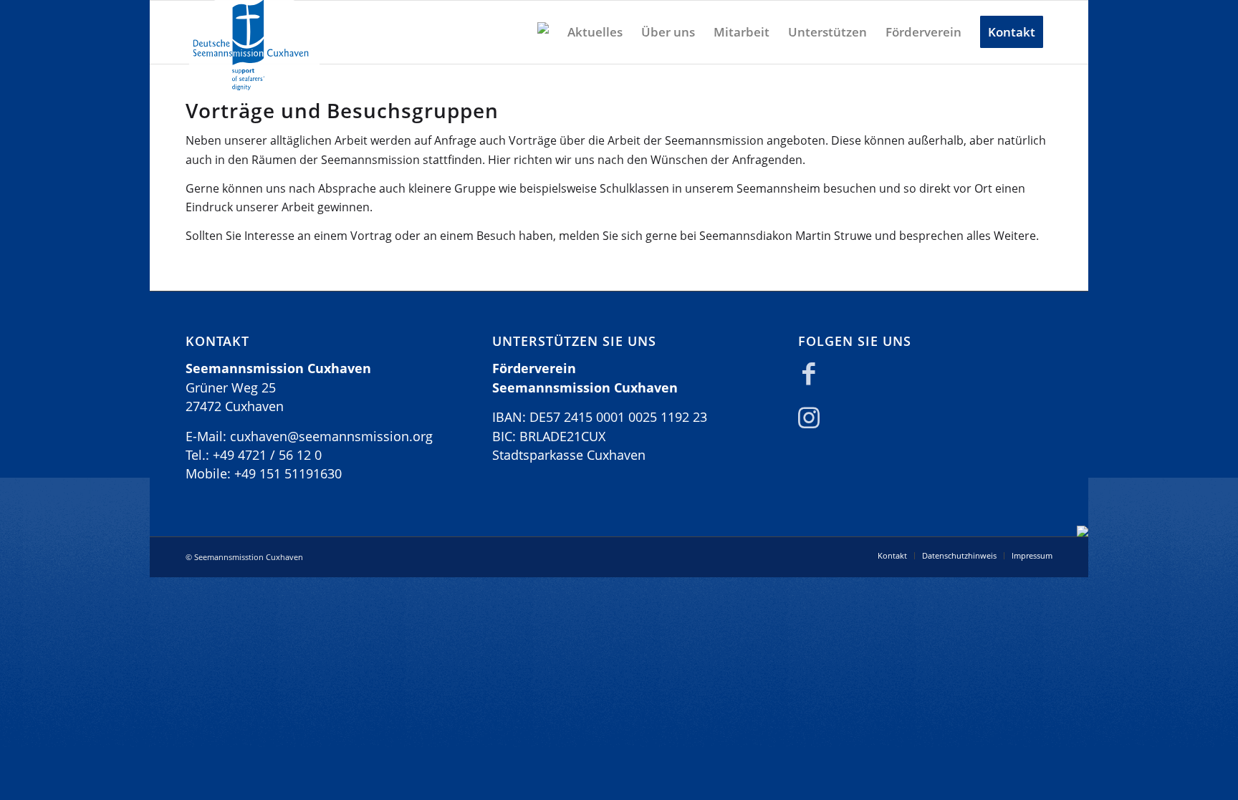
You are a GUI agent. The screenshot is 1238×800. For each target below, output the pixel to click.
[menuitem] (543, 32)
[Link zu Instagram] (809, 421)
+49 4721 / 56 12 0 (267, 454)
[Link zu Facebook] (809, 377)
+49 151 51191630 (288, 473)
